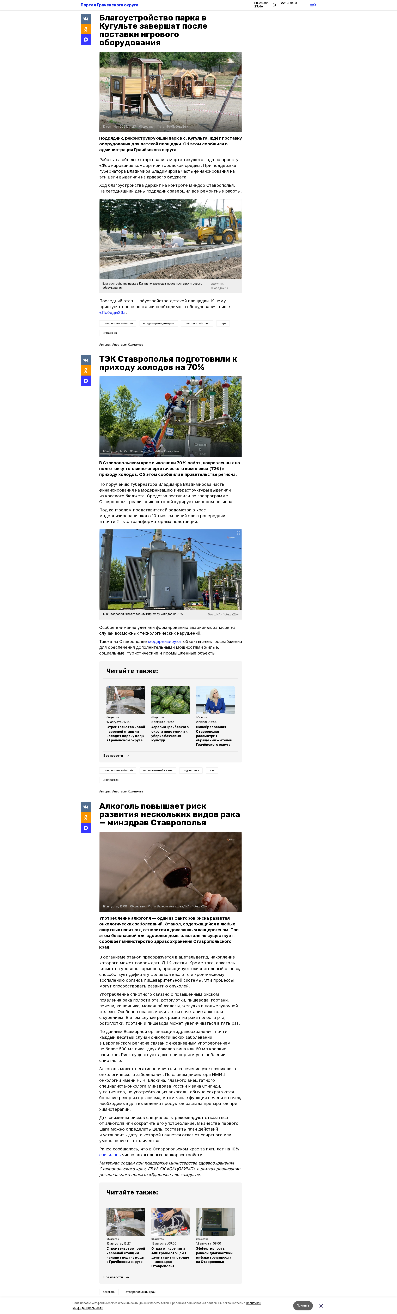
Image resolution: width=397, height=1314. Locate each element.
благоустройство (197, 323)
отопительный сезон (157, 770)
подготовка (191, 770)
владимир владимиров (158, 323)
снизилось (110, 1154)
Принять (303, 1305)
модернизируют (165, 641)
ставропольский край (118, 323)
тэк (211, 770)
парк (223, 323)
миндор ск (110, 333)
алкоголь (109, 1292)
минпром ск (110, 780)
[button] (170, 92)
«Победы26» (112, 312)
